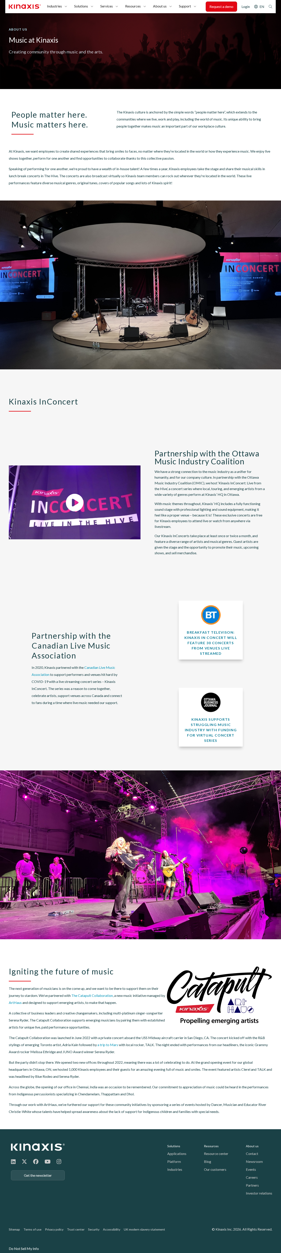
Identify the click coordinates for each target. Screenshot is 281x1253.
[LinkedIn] (13, 1161)
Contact (252, 1153)
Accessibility (111, 1229)
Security (93, 1229)
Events (251, 1169)
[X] (24, 1161)
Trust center (76, 1229)
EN (261, 6)
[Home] (38, 1147)
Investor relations (259, 1193)
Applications (176, 1153)
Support (185, 6)
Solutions (81, 6)
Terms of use (32, 1229)
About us (160, 6)
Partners (252, 1185)
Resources (133, 6)
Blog (207, 1161)
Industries (54, 6)
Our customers (215, 1169)
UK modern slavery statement (144, 1229)
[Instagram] (59, 1161)
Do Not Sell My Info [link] (24, 1248)
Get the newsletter (38, 1175)
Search (270, 6)
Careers (252, 1177)
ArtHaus (15, 1002)
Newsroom (254, 1161)
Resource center (216, 1153)
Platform (174, 1161)
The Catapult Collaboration (92, 995)
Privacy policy (54, 1229)
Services (106, 6)
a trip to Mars (107, 1045)
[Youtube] (47, 1161)
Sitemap (14, 1229)
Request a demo (221, 6)
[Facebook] (35, 1161)
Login (245, 6)
